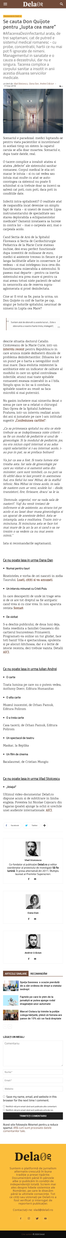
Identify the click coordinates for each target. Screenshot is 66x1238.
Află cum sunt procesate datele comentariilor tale (27, 1129)
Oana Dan (33, 912)
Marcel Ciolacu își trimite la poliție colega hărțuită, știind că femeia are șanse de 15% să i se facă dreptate (41, 1015)
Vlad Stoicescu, (21, 83)
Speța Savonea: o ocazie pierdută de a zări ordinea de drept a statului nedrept (40, 986)
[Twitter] (37, 1219)
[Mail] (36, 879)
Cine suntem (26, 1234)
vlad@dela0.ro (43, 1210)
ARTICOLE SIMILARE (16, 974)
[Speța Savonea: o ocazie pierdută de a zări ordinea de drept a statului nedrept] (10, 986)
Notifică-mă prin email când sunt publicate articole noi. (29, 1110)
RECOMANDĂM (38, 974)
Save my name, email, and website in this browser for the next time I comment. (30, 1098)
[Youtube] (45, 1219)
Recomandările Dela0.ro (12, 16)
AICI (6, 652)
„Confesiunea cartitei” (30, 421)
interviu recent (13, 349)
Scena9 (18, 608)
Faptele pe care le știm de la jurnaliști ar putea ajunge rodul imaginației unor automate (37, 1000)
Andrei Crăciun (47, 83)
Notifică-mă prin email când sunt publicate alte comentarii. (31, 1106)
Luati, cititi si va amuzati (34, 580)
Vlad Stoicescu (33, 860)
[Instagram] (29, 1218)
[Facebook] (29, 879)
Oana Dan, (34, 83)
